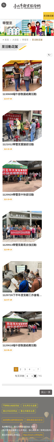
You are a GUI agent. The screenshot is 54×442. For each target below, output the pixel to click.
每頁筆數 (19, 376)
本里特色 (38, 16)
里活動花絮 (49, 16)
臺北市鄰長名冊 (28, 411)
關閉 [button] (49, 54)
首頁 (7, 39)
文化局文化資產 (30, 406)
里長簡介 (16, 16)
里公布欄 (5, 16)
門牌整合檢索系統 (11, 406)
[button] (35, 376)
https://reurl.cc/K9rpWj (33, 435)
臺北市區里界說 (10, 411)
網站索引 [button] (3, 5)
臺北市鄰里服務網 (27, 6)
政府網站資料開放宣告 (13, 420)
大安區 (15, 39)
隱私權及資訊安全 (35, 420)
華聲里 (25, 39)
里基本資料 (27, 16)
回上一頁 (45, 392)
